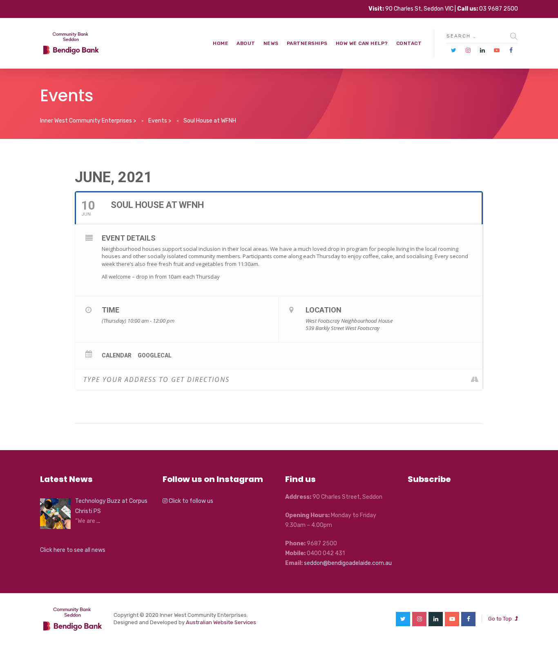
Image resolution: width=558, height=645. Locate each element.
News (271, 43)
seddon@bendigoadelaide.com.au (348, 563)
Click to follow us (190, 501)
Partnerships (307, 43)
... (98, 521)
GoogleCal (155, 355)
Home (220, 43)
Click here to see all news (72, 550)
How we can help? (362, 43)
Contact (409, 43)
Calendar (117, 355)
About (246, 43)
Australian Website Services (221, 622)
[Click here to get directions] (476, 379)
